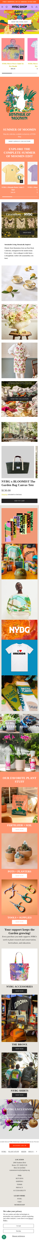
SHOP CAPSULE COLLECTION (19, 141)
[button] (37, 1151)
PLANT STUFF (13, 1151)
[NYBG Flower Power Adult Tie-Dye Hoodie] (13, 49)
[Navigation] (2, 7)
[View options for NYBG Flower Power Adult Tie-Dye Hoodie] (21, 57)
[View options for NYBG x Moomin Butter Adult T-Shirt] (21, 181)
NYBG (4, 1151)
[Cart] (36, 7)
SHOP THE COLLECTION (19, 399)
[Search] (32, 7)
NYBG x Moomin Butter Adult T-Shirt (13, 188)
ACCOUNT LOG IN (19, 1145)
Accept (18, 1226)
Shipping (4, 494)
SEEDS (23, 1151)
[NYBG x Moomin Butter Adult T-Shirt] (13, 173)
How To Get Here (19, 1167)
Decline (18, 1231)
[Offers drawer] (6, 7)
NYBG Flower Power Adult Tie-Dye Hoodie (13, 65)
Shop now (27, 232)
